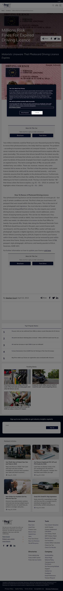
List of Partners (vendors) (15, 107)
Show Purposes (25, 112)
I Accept (37, 112)
